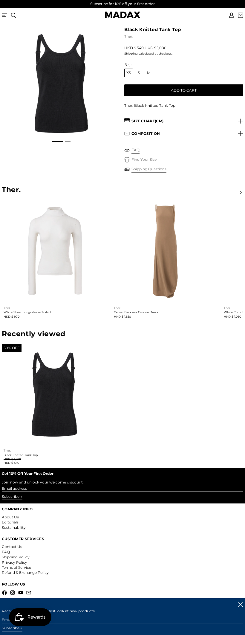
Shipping (131, 53)
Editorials (10, 522)
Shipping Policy (16, 557)
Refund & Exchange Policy (25, 572)
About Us (10, 517)
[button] (13, 15)
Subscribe (10, 496)
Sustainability (14, 527)
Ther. (128, 36)
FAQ (6, 552)
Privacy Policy (14, 562)
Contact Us (12, 546)
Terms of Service (16, 567)
